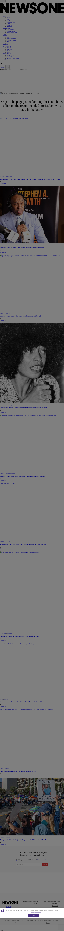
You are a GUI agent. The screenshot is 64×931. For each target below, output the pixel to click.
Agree (33, 915)
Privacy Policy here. (36, 912)
